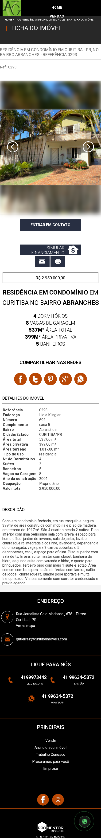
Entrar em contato (50, 225)
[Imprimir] (57, 261)
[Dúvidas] (42, 261)
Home (8, 19)
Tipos (18, 19)
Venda (50, 740)
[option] (50, 147)
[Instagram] (58, 800)
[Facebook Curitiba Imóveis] (43, 800)
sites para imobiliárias (50, 836)
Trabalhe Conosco (50, 754)
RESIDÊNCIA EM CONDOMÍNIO (40, 19)
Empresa (50, 768)
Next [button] (88, 147)
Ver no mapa (25, 626)
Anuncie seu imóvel (50, 747)
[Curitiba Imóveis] (25, 8)
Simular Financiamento (47, 250)
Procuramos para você (50, 761)
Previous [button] (12, 147)
